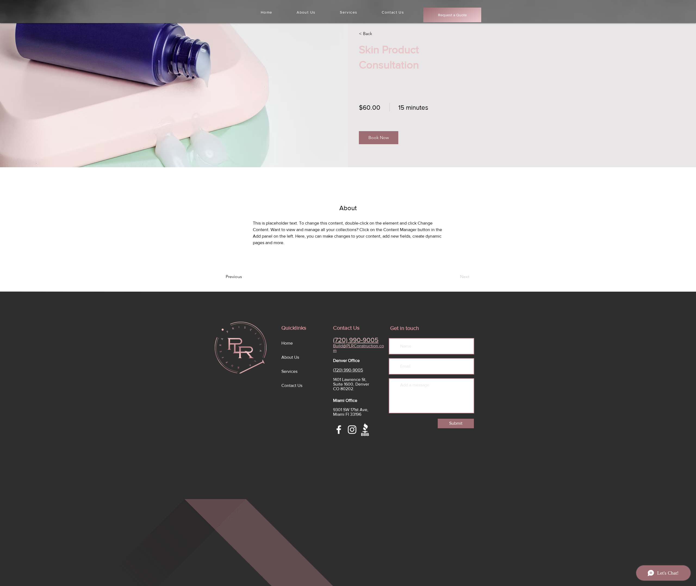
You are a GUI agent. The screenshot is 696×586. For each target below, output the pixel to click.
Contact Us (291, 385)
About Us (290, 357)
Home (287, 343)
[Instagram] (352, 429)
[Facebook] (338, 429)
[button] (378, 137)
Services (289, 371)
